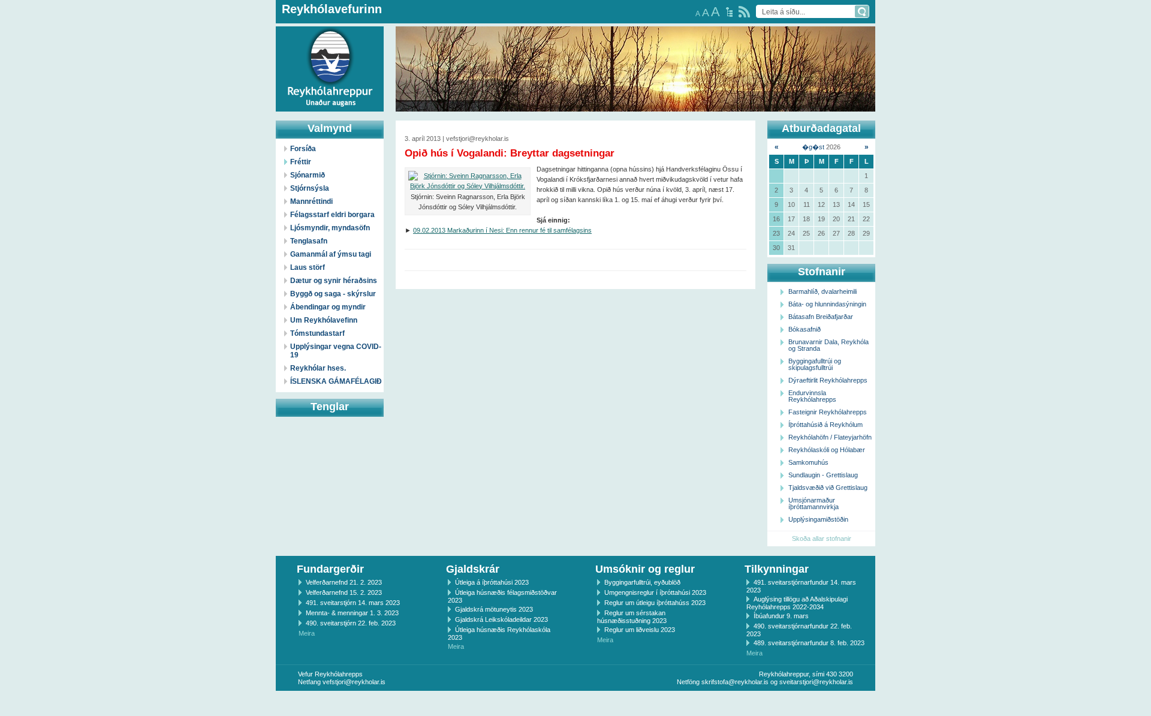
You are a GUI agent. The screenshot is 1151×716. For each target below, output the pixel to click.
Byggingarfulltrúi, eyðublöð (642, 582)
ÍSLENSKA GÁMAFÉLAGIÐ (336, 381)
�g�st (813, 147)
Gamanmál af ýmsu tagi (330, 254)
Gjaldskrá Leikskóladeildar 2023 (501, 619)
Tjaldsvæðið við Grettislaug (827, 487)
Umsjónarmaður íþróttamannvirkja (813, 503)
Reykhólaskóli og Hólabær (826, 449)
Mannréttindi (311, 201)
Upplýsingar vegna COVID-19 (335, 350)
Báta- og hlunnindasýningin (827, 304)
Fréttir (300, 162)
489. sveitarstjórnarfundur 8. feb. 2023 (809, 642)
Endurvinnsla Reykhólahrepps (812, 396)
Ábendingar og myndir (328, 307)
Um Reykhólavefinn (323, 320)
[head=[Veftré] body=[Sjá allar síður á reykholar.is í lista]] (729, 12)
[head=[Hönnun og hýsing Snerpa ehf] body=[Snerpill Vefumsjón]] (575, 703)
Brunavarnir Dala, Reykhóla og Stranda (828, 345)
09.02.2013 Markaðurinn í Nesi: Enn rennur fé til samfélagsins (502, 230)
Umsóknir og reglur (645, 569)
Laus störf (307, 267)
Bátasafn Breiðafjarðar (820, 316)
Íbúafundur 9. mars (781, 615)
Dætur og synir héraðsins (333, 280)
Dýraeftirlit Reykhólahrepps (827, 380)
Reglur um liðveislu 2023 (639, 629)
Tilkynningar (777, 569)
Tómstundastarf (317, 333)
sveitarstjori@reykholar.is (816, 681)
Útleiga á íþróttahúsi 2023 (492, 582)
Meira (307, 633)
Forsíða (303, 149)
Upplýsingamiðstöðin (818, 519)
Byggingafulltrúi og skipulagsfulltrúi (814, 364)
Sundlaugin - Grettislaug (823, 475)
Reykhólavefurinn (332, 9)
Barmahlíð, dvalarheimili (822, 291)
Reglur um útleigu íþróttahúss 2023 (655, 602)
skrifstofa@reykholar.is (735, 681)
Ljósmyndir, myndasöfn (330, 228)
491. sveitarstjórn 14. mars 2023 (353, 602)
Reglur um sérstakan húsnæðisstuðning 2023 (632, 616)
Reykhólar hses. (318, 368)
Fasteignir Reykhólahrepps (827, 412)
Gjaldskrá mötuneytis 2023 (494, 609)
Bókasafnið (804, 329)
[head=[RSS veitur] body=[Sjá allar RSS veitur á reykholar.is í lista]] (744, 11)
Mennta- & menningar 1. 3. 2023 (352, 612)
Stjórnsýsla (309, 188)
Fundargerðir (330, 569)
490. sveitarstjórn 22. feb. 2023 (351, 623)
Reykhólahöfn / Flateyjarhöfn (830, 437)
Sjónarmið (307, 175)
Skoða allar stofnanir (821, 538)
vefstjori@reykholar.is (354, 681)
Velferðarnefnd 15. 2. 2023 (344, 592)
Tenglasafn (308, 241)
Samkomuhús (808, 462)
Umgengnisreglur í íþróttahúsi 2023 (655, 592)
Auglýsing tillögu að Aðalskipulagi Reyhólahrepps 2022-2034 (797, 602)
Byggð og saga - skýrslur (333, 294)
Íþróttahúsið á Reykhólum (825, 424)
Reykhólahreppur (53, 59)
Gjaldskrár (472, 569)
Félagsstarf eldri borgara (332, 214)
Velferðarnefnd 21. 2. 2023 (344, 582)
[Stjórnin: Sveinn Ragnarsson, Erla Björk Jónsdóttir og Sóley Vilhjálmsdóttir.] (468, 181)
